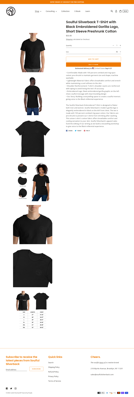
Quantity (69, 45)
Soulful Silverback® (15, 393)
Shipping (69, 39)
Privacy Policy (53, 376)
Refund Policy (53, 372)
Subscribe (36, 369)
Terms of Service (54, 381)
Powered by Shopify (26, 393)
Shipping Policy (54, 367)
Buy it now (93, 64)
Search (50, 362)
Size (67, 52)
